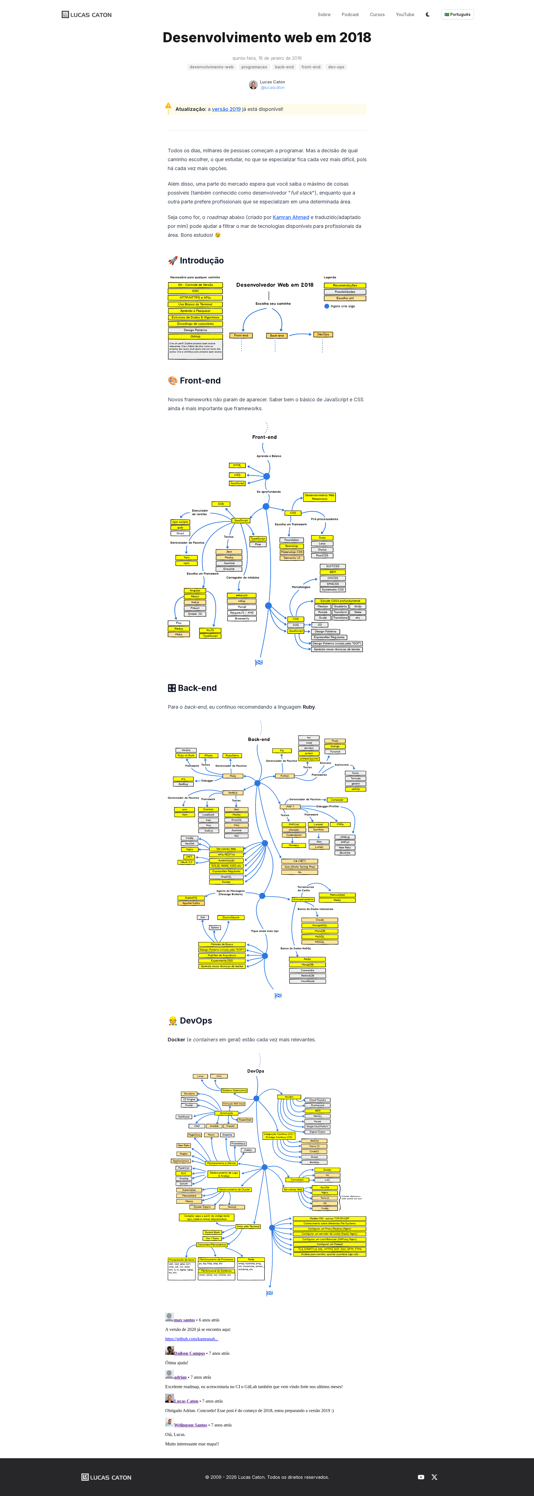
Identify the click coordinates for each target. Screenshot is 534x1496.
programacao (254, 66)
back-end (284, 66)
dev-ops (336, 66)
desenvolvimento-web (212, 66)
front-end (310, 66)
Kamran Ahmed (291, 217)
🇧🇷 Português (457, 14)
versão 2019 (226, 109)
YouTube (405, 14)
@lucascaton (273, 87)
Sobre (324, 14)
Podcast (350, 14)
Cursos (377, 14)
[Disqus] (267, 1379)
